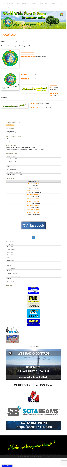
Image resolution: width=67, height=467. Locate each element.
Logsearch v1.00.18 (11, 161)
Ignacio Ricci (46, 456)
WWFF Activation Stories (12, 276)
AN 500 (36, 103)
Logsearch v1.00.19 (11, 156)
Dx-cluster (10, 3)
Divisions (9, 254)
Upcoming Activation (11, 273)
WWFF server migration (12, 169)
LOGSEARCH (33, 3)
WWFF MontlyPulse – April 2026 (14, 172)
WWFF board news (11, 278)
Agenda (18, 3)
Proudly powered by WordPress (25, 456)
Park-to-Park (10, 268)
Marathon (54, 3)
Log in (8, 141)
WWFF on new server (11, 166)
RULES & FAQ (5, 7)
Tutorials (9, 270)
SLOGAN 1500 (34, 107)
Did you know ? (10, 249)
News (19, 7)
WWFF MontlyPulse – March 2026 (14, 174)
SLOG (32, 103)
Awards (8, 244)
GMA (8, 257)
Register (9, 138)
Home (3, 3)
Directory (25, 3)
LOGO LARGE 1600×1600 (28, 56)
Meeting (8, 262)
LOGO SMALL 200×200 (27, 52)
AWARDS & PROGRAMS (44, 3)
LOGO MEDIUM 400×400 (27, 54)
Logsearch (9, 260)
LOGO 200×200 (25, 74)
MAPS (61, 3)
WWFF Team (10, 281)
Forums (13, 7)
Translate (17, 132)
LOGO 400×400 (25, 79)
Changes (9, 246)
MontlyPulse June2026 (12, 158)
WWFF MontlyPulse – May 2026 (14, 164)
